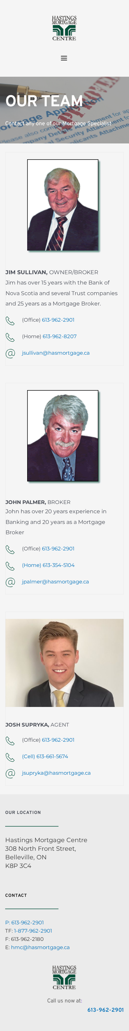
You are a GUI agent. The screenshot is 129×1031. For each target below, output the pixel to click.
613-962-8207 (60, 336)
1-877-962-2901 (33, 930)
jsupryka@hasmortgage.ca (56, 773)
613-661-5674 (52, 756)
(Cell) (29, 756)
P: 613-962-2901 (24, 922)
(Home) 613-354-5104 (48, 565)
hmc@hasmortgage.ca (40, 947)
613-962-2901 (58, 319)
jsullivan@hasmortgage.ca (56, 353)
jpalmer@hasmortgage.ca (55, 581)
